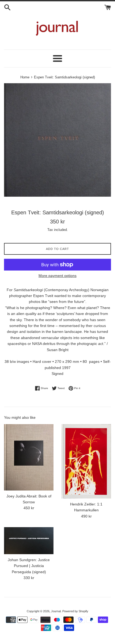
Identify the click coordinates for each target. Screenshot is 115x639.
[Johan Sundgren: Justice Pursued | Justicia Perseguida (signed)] (28, 540)
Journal (56, 611)
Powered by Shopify (75, 611)
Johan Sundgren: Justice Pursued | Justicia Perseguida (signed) (29, 566)
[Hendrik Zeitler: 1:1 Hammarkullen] (86, 461)
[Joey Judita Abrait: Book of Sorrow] (28, 457)
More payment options (57, 275)
